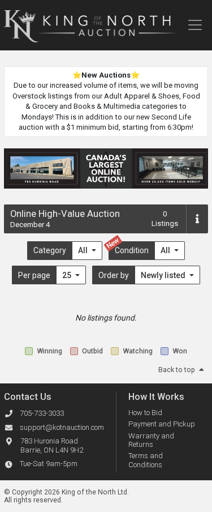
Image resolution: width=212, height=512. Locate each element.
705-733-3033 (42, 413)
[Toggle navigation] (194, 25)
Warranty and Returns (151, 440)
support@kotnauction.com (62, 427)
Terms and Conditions (145, 460)
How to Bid (145, 412)
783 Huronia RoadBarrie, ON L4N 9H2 (51, 446)
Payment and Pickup (161, 424)
